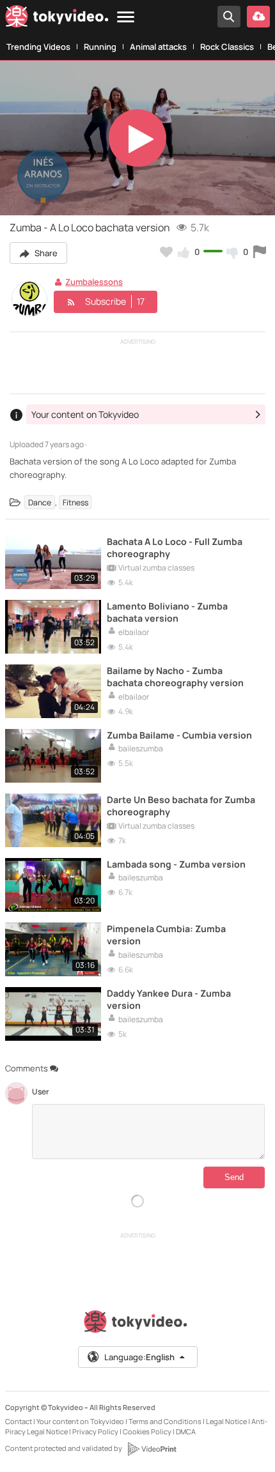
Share (45, 253)
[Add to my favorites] (166, 252)
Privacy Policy (95, 1431)
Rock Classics (227, 46)
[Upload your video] (258, 16)
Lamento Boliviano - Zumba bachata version (167, 612)
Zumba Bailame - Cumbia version (179, 735)
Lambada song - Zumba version (176, 864)
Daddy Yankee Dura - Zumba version (169, 999)
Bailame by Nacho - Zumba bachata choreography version (175, 676)
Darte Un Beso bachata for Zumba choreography (181, 805)
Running (100, 46)
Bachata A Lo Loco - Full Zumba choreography (174, 547)
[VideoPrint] (151, 1449)
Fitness (75, 502)
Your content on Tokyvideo (80, 1421)
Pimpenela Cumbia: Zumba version (166, 935)
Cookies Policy (147, 1431)
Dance (39, 502)
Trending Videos (38, 46)
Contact (18, 1421)
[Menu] (125, 17)
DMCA (186, 1431)
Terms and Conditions (165, 1421)
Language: (139, 1357)
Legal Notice (226, 1421)
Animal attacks (158, 46)
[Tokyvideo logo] (57, 19)
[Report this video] (259, 252)
